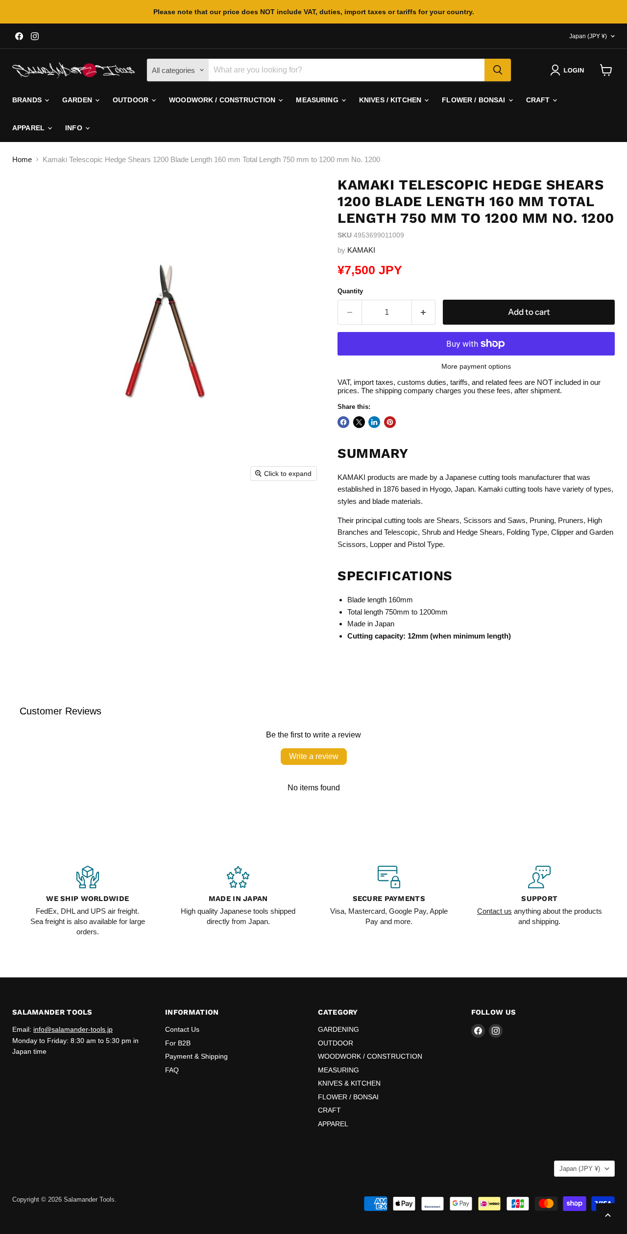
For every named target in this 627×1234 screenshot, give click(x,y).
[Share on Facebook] (343, 422)
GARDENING (338, 1029)
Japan (588, 36)
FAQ (172, 1070)
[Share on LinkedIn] (374, 422)
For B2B (178, 1043)
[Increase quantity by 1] (424, 312)
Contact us (494, 911)
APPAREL (29, 128)
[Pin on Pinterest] (390, 422)
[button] (569, 70)
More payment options (476, 366)
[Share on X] (359, 422)
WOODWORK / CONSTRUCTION (223, 100)
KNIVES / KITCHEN (391, 100)
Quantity (350, 291)
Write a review (313, 756)
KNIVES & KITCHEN (349, 1083)
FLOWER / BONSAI (474, 100)
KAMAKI (361, 250)
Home (22, 159)
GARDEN (78, 100)
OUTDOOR (131, 100)
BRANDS (28, 100)
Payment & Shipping (196, 1056)
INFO (74, 128)
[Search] (497, 70)
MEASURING (318, 100)
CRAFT (539, 100)
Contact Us (182, 1029)
